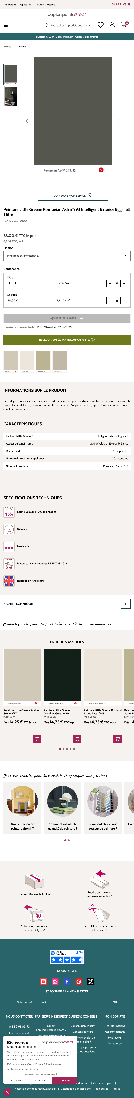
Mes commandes (115, 1031)
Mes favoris (114, 1037)
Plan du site (101, 1088)
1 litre (10, 277)
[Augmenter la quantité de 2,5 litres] (123, 300)
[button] (7, 1092)
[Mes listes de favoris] (101, 25)
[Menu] (8, 26)
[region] (67, 130)
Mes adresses (115, 1043)
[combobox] (67, 25)
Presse (116, 1088)
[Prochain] (119, 121)
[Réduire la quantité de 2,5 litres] (109, 300)
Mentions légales (103, 1083)
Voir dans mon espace (70, 195)
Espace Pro (25, 4)
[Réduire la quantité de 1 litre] (109, 283)
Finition (8, 248)
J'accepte (64, 1080)
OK (115, 1002)
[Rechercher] (46, 25)
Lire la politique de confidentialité (22, 1069)
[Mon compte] (112, 25)
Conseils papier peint (83, 1025)
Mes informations (114, 1025)
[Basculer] (126, 604)
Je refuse (15, 1080)
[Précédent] (27, 121)
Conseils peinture (83, 1031)
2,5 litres (12, 294)
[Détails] (37, 739)
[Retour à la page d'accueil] (67, 15)
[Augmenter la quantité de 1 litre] (123, 283)
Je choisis (40, 1080)
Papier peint (9, 4)
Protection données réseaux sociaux (35, 1088)
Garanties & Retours (45, 4)
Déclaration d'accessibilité (75, 1088)
